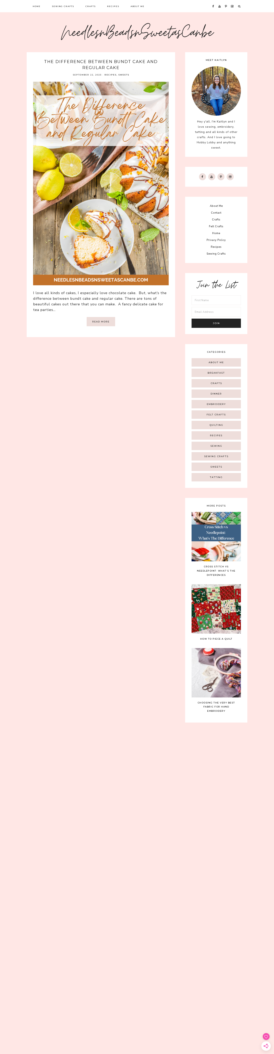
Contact (216, 213)
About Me (216, 206)
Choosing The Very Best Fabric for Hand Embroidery (216, 707)
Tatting (216, 477)
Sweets (123, 74)
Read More (101, 321)
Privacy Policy (216, 240)
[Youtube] (212, 177)
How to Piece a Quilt (216, 638)
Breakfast (216, 372)
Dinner (216, 393)
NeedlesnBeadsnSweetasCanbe (137, 34)
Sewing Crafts (216, 254)
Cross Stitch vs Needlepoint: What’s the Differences (216, 570)
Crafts (216, 219)
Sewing (216, 445)
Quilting (216, 425)
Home (216, 233)
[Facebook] (202, 177)
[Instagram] (230, 177)
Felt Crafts (216, 226)
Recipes (111, 74)
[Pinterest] (221, 177)
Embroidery (216, 404)
